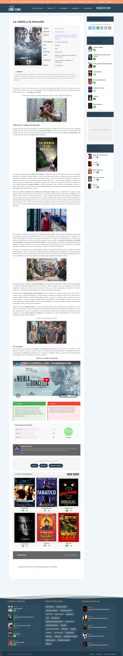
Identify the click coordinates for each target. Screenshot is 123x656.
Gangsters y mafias (70, 636)
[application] (44, 8)
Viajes (59, 1)
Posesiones (96, 1)
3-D (47, 618)
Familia (73, 629)
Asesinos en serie (63, 640)
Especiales (75, 8)
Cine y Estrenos (37, 8)
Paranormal (49, 614)
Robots (48, 644)
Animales (58, 636)
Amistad (113, 1)
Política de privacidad (110, 654)
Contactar (99, 654)
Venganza (69, 614)
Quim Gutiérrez (67, 35)
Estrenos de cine (66, 610)
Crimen (34, 465)
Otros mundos (59, 614)
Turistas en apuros (51, 1)
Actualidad (63, 8)
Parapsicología (105, 1)
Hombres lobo (78, 1)
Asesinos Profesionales (52, 629)
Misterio (43, 465)
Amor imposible (67, 1)
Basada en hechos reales (54, 621)
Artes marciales (58, 632)
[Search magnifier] (109, 8)
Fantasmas (88, 1)
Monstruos (55, 618)
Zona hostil (69, 128)
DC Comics (49, 607)
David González (26, 446)
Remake (64, 629)
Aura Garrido (58, 35)
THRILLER (76, 474)
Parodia (63, 625)
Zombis (42, 1)
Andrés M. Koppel (60, 32)
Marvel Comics (61, 607)
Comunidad (87, 8)
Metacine (48, 632)
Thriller (61, 28)
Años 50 (35, 1)
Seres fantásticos (52, 625)
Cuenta (92, 654)
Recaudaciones (69, 621)
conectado (35, 567)
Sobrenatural (50, 640)
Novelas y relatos (26, 1)
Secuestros (69, 633)
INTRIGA (69, 474)
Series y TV (51, 8)
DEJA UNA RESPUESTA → (72, 555)
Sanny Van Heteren (64, 37)
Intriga (57, 28)
